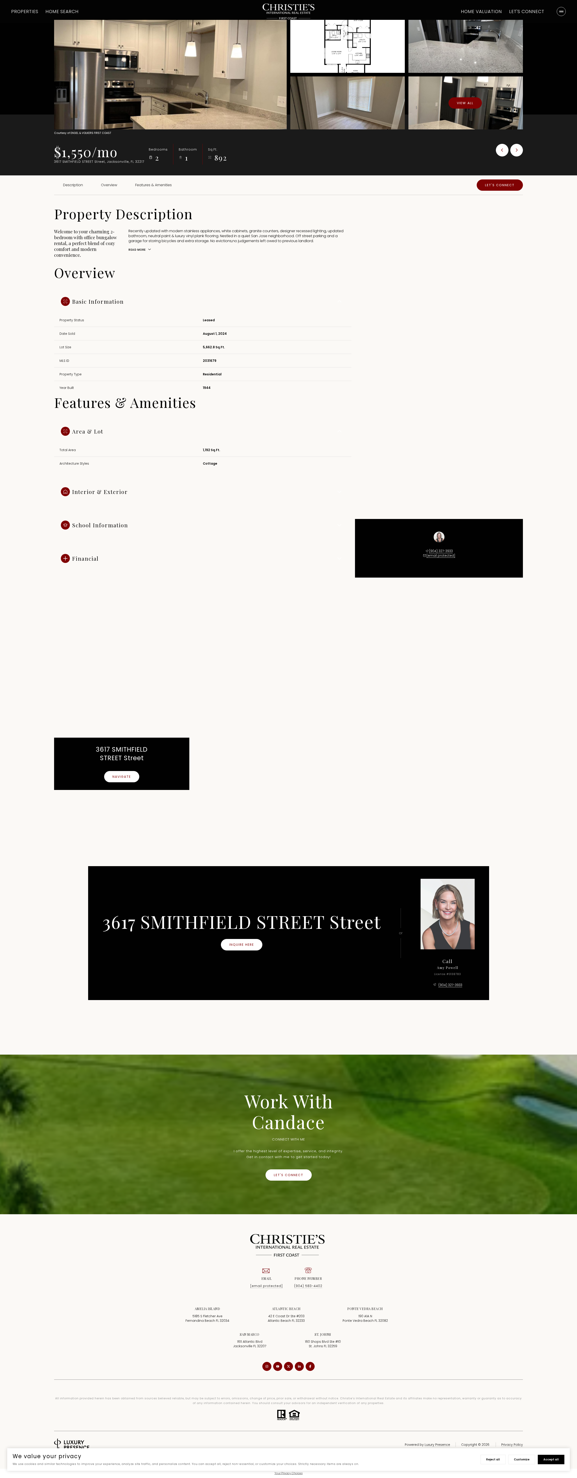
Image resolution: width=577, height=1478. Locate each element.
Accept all (551, 1459)
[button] (500, 185)
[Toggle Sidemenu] (561, 11)
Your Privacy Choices (289, 1473)
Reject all (493, 1459)
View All (465, 103)
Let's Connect (526, 11)
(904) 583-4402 (308, 1286)
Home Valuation (481, 11)
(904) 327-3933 (441, 551)
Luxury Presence (437, 1444)
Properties (24, 11)
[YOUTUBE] (277, 1366)
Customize (521, 1459)
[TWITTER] (288, 1366)
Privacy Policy (512, 1444)
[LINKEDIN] (299, 1366)
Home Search (62, 11)
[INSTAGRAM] (266, 1366)
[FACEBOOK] (310, 1366)
